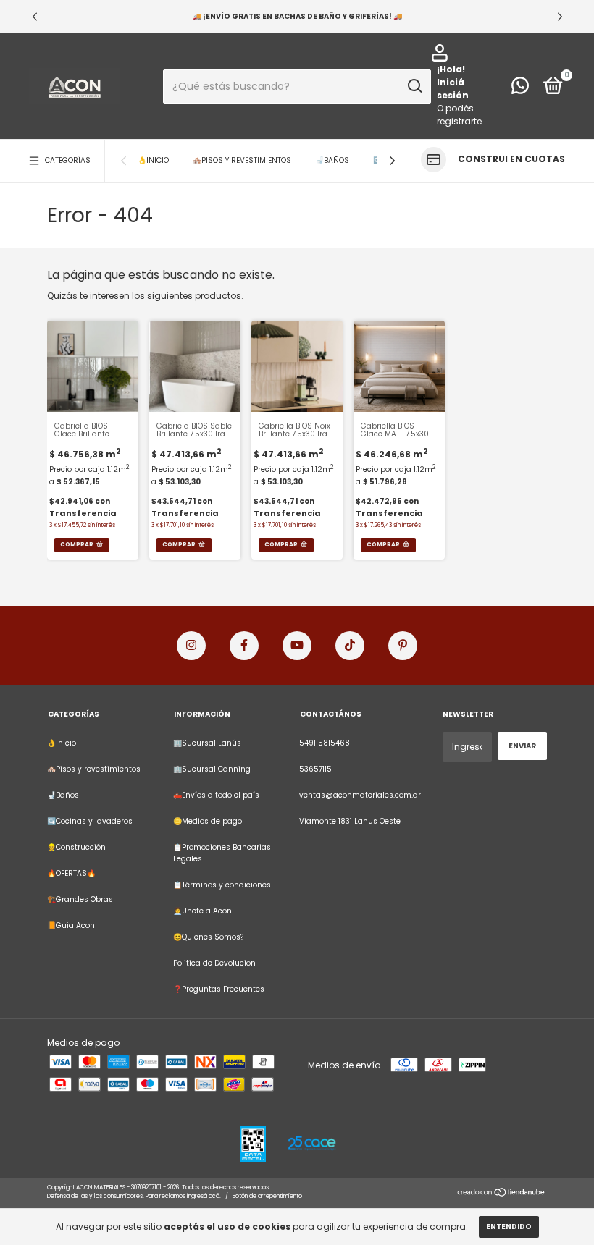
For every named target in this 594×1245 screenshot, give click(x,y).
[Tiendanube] (501, 1193)
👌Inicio (153, 160)
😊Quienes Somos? (208, 937)
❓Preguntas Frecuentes (218, 989)
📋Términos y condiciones (222, 884)
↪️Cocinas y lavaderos (90, 821)
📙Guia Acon (71, 925)
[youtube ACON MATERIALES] (297, 645)
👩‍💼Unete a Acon (202, 911)
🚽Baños (332, 160)
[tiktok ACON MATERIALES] (349, 645)
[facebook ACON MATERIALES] (244, 645)
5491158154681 (325, 743)
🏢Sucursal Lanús (207, 743)
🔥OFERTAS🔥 (71, 873)
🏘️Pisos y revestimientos (242, 160)
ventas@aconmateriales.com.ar (360, 795)
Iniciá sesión (453, 88)
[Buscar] (414, 86)
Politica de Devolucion (214, 963)
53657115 (315, 769)
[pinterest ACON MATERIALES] (402, 645)
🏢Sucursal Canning (212, 769)
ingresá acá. (204, 1196)
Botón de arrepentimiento (267, 1196)
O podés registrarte (459, 114)
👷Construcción (76, 847)
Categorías (68, 160)
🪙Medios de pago (207, 821)
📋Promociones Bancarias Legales (222, 853)
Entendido (509, 1226)
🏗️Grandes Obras (80, 899)
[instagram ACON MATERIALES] (191, 645)
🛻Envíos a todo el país (216, 795)
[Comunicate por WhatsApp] (520, 89)
